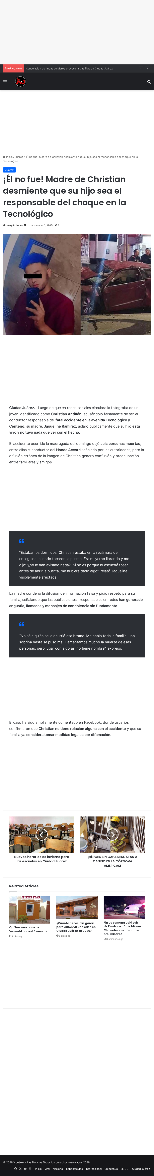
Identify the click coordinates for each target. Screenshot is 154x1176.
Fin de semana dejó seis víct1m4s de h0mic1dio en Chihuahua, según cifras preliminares (122, 928)
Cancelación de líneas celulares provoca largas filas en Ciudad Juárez (69, 68)
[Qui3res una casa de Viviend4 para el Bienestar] (29, 910)
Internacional (94, 1168)
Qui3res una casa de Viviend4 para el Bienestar (28, 929)
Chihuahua (111, 1168)
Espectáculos (74, 1168)
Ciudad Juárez (141, 1168)
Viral (47, 1168)
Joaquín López (14, 225)
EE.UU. (125, 1168)
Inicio (9, 156)
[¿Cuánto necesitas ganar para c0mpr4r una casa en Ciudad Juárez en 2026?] (76, 907)
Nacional (58, 1168)
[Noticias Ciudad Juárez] (20, 81)
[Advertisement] (77, 32)
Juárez (19, 156)
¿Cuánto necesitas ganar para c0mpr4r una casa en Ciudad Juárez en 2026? (76, 927)
